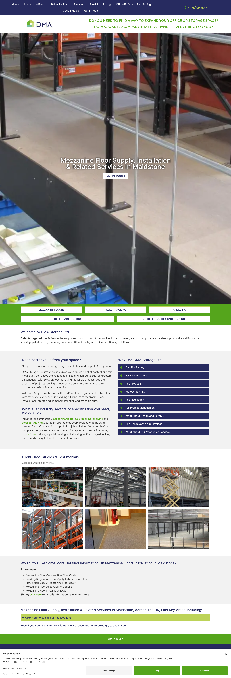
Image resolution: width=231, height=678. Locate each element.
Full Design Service (136, 375)
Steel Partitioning (100, 4)
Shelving (79, 4)
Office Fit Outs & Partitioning (133, 4)
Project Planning (135, 391)
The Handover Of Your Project (143, 423)
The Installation (134, 399)
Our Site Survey (134, 367)
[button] (163, 367)
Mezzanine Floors (35, 4)
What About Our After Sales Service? (147, 432)
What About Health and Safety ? (144, 415)
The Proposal (133, 383)
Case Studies (71, 10)
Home (15, 4)
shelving (98, 418)
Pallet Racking (59, 4)
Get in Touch (91, 10)
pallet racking (83, 418)
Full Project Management (140, 407)
